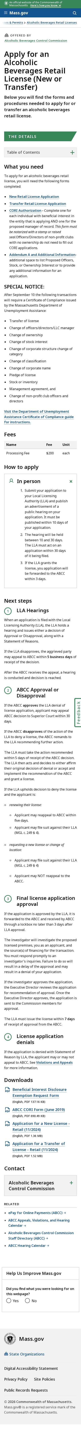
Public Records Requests (26, 1390)
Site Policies (44, 1379)
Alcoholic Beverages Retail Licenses (52, 22)
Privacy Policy (15, 1379)
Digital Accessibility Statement (31, 1368)
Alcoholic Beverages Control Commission (36, 40)
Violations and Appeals (54, 1062)
